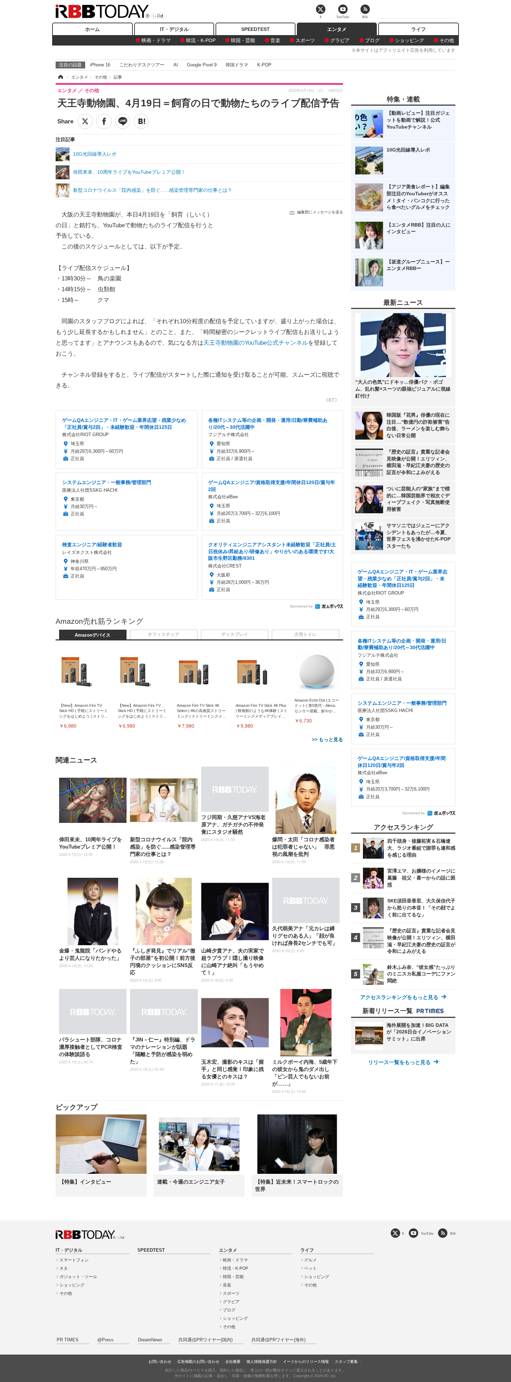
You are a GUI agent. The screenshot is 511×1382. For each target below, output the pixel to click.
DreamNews (150, 1340)
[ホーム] (60, 77)
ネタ (63, 1268)
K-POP (264, 64)
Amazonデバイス (93, 635)
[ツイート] (85, 121)
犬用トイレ (305, 634)
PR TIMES (68, 1340)
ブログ (372, 40)
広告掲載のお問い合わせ (198, 1361)
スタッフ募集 (346, 1361)
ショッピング (409, 40)
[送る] (122, 121)
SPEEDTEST (255, 29)
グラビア (340, 40)
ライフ (418, 29)
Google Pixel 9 (202, 64)
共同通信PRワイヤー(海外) (278, 1340)
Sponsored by (301, 606)
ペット (310, 1268)
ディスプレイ (234, 634)
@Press (105, 1340)
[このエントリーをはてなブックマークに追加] (141, 121)
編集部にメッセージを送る (320, 212)
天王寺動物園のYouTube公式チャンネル (255, 343)
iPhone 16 (100, 64)
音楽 (275, 40)
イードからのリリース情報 (306, 1361)
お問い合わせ (159, 1361)
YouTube (427, 1233)
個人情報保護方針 (261, 1361)
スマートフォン (74, 1260)
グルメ (310, 1260)
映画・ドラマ (156, 40)
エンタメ (337, 29)
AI (175, 64)
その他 (446, 40)
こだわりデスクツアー (141, 64)
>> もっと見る (327, 739)
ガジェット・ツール (78, 1276)
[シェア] (104, 121)
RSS (453, 1233)
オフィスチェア (163, 634)
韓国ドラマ (237, 64)
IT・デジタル (174, 29)
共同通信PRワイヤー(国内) (205, 1340)
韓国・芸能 (243, 40)
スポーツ (305, 40)
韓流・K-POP (201, 40)
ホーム (92, 29)
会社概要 (233, 1361)
